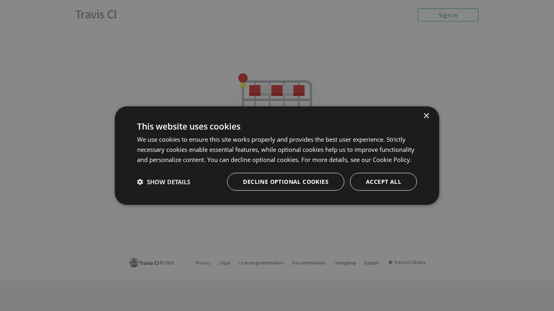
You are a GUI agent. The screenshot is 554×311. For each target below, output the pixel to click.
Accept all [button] (383, 181)
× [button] (426, 116)
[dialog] (277, 156)
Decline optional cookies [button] (286, 181)
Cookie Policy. (392, 160)
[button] (163, 181)
